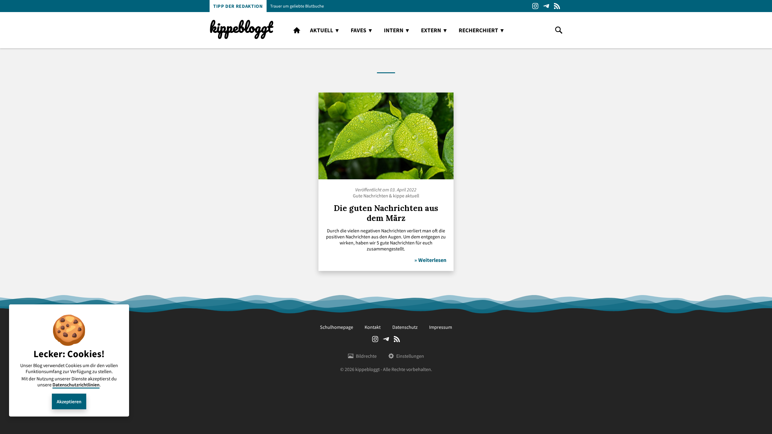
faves (358, 30)
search (558, 30)
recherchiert (478, 30)
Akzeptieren (69, 401)
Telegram (546, 6)
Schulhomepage (336, 327)
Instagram (535, 6)
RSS (557, 6)
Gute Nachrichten (370, 196)
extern (431, 30)
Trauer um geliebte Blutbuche (297, 6)
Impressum (440, 327)
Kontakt (373, 327)
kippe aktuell (406, 196)
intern (393, 30)
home (296, 30)
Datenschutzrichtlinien (76, 385)
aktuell (321, 30)
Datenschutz (405, 327)
